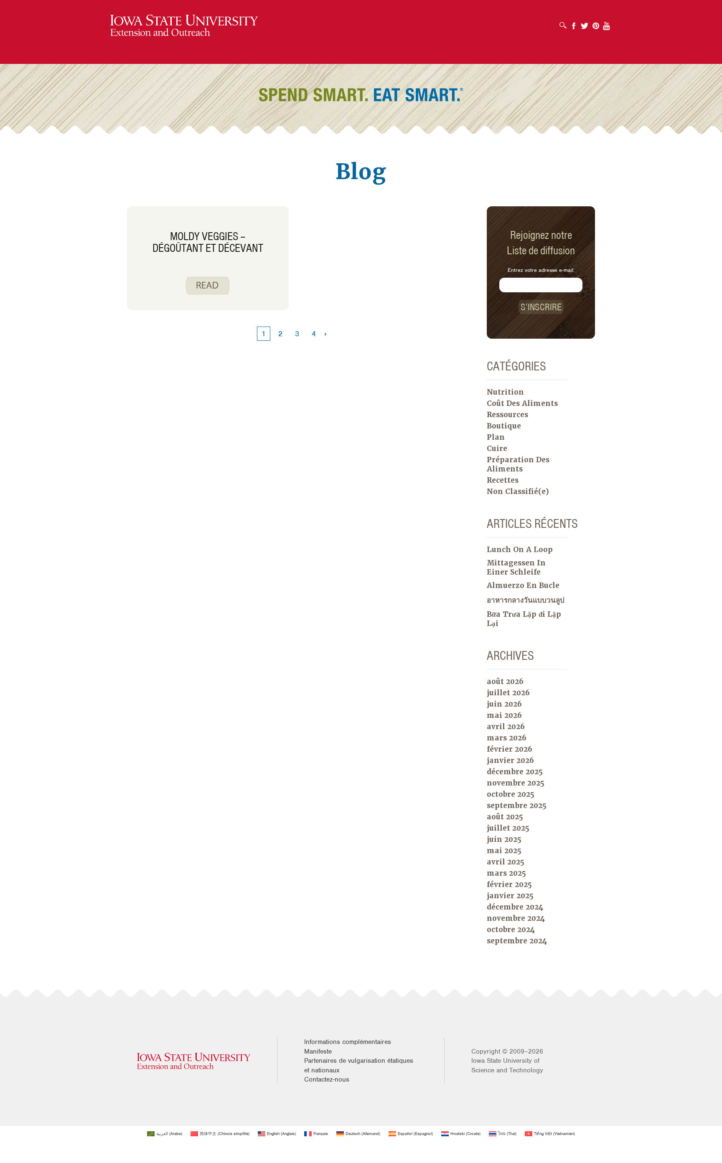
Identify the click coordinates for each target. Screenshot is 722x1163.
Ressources (507, 414)
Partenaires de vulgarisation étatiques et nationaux (358, 1065)
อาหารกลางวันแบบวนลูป (525, 600)
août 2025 (505, 816)
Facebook (574, 23)
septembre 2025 (517, 805)
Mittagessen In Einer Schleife (516, 567)
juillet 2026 (508, 692)
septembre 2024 (517, 940)
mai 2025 (504, 850)
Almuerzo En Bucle (523, 585)
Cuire (497, 448)
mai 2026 (504, 715)
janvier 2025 (510, 895)
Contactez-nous (326, 1079)
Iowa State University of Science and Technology (507, 1065)
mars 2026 (506, 737)
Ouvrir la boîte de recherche (565, 22)
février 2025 (509, 884)
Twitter (585, 23)
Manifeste (318, 1051)
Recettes (503, 480)
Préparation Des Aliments (518, 464)
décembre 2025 (515, 771)
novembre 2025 (515, 783)
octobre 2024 (511, 929)
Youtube (607, 23)
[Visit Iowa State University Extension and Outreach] (193, 1061)
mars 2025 (506, 873)
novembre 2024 (516, 918)
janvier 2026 (510, 760)
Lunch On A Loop (520, 549)
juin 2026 (504, 704)
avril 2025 (505, 862)
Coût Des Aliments (522, 403)
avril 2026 (506, 726)
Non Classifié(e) (518, 491)
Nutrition (505, 392)
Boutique (504, 426)
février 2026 (509, 749)
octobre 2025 (510, 794)
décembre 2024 (515, 907)
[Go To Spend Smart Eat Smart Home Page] (184, 26)
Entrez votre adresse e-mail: (541, 270)
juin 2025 (504, 839)
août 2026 (505, 681)
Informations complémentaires (347, 1042)
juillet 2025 (508, 828)
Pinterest (596, 23)
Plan (496, 437)
